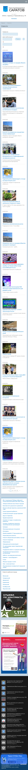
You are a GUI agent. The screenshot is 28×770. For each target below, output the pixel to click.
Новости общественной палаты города (13, 537)
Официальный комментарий (10, 544)
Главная (3, 23)
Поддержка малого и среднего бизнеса (14, 549)
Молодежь (6, 531)
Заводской (6, 580)
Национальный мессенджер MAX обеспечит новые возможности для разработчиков (13, 288)
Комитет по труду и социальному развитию (12, 520)
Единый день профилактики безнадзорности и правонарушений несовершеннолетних (13, 156)
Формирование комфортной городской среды (14, 566)
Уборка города (7, 354)
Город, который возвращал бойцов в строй (13, 332)
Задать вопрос (12, 762)
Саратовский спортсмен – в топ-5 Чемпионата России (12, 310)
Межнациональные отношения (11, 529)
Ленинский (6, 584)
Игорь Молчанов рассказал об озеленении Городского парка (11, 202)
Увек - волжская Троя (9, 564)
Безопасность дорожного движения (13, 505)
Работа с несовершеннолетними (12, 555)
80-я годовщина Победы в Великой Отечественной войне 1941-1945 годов (13, 501)
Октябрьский (6, 586)
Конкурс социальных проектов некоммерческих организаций (11, 524)
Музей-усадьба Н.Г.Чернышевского (12, 533)
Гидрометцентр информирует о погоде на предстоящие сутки (14, 179)
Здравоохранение (8, 517)
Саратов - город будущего (10, 557)
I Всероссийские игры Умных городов (13, 503)
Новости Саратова (8, 539)
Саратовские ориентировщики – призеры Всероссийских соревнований (12, 87)
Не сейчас (20, 762)
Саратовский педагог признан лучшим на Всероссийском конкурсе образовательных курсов (14, 483)
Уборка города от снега (9, 561)
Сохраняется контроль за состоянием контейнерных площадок (13, 108)
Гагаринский (6, 578)
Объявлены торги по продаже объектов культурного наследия (14, 244)
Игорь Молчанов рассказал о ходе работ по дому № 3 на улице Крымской (14, 375)
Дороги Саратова (7, 515)
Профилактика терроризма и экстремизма (11, 552)
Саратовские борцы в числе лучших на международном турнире (14, 417)
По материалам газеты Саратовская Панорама (12, 547)
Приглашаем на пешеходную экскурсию (11, 396)
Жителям (14, 18)
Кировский (6, 582)
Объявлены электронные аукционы (13, 224)
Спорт (4, 559)
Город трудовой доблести (10, 511)
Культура (5, 527)
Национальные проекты (9, 535)
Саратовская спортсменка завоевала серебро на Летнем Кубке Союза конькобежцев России (13, 266)
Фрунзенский (6, 588)
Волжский (5, 576)
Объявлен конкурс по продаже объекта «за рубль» (14, 63)
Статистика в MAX (8, 460)
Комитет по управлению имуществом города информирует (13, 132)
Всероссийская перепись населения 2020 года (14, 508)
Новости (9, 23)
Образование (6, 542)
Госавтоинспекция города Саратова (13, 513)
